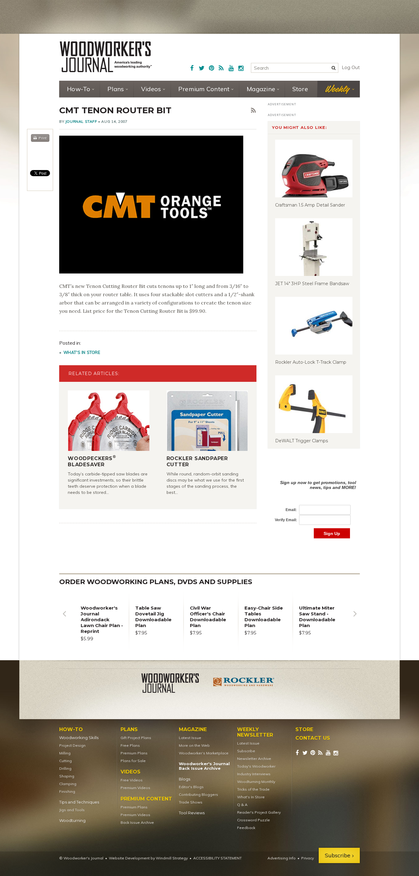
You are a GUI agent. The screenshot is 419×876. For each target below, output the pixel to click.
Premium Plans (134, 753)
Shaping (66, 776)
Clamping (67, 783)
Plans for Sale (133, 760)
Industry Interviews (254, 774)
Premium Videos (135, 787)
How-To (78, 89)
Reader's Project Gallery (259, 812)
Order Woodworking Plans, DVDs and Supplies (155, 582)
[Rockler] (244, 684)
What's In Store (81, 352)
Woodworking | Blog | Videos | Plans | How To (106, 56)
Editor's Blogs (191, 787)
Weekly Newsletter (255, 732)
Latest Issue (190, 737)
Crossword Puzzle (253, 820)
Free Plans (130, 745)
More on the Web (194, 745)
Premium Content (204, 89)
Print (43, 138)
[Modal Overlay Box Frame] (314, 503)
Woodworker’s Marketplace (204, 753)
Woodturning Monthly (256, 781)
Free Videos (132, 780)
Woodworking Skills (78, 737)
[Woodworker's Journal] (175, 684)
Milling (65, 753)
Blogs (184, 779)
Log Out (351, 67)
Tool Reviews (192, 813)
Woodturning (72, 820)
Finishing (67, 791)
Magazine (261, 89)
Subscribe (246, 751)
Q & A (242, 804)
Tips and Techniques (79, 802)
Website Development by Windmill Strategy (148, 858)
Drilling (65, 768)
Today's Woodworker (256, 766)
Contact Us (312, 738)
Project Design (72, 745)
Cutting (65, 760)
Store (300, 89)
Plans (115, 89)
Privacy (307, 858)
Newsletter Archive (254, 758)
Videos (151, 89)
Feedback (246, 827)
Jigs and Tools (72, 810)
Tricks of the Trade (253, 789)
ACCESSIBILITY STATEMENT (217, 858)
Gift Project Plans (136, 737)
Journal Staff (81, 121)
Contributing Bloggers (198, 794)
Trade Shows (190, 802)
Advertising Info (281, 858)
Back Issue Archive (137, 822)
